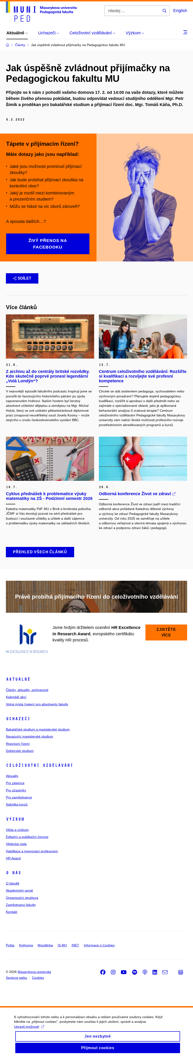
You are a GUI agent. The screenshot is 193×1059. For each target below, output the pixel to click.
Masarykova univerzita (34, 972)
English (180, 10)
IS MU (62, 945)
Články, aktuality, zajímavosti (27, 690)
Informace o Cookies (99, 945)
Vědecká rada (16, 844)
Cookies (38, 978)
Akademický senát (19, 890)
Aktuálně (18, 679)
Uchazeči (18, 718)
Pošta (10, 945)
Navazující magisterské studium (29, 736)
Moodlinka (45, 945)
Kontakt (11, 912)
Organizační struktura (22, 898)
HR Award (13, 858)
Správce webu (16, 978)
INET (75, 945)
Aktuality (12, 776)
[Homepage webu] (41, 11)
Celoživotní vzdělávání (39, 765)
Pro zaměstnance (19, 797)
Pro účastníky (16, 790)
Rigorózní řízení (18, 744)
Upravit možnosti (26, 1026)
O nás (13, 872)
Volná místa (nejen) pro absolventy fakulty (37, 704)
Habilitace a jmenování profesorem (32, 851)
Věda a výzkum (17, 830)
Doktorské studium (20, 751)
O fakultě (12, 883)
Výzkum (15, 819)
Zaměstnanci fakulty (21, 905)
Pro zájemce (15, 783)
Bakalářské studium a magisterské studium (38, 729)
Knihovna (26, 945)
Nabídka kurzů (17, 804)
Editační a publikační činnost (27, 837)
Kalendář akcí (16, 697)
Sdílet (24, 278)
